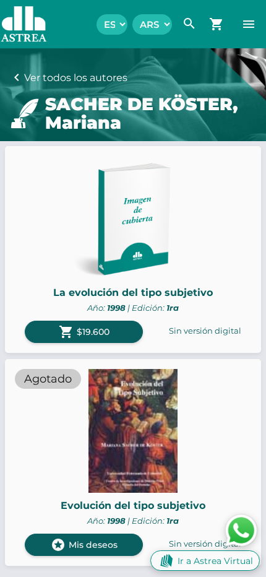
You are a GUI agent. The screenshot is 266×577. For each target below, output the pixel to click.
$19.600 (84, 331)
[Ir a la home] (17, 24)
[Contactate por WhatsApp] (241, 530)
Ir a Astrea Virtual (215, 560)
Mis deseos (84, 544)
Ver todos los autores (75, 78)
